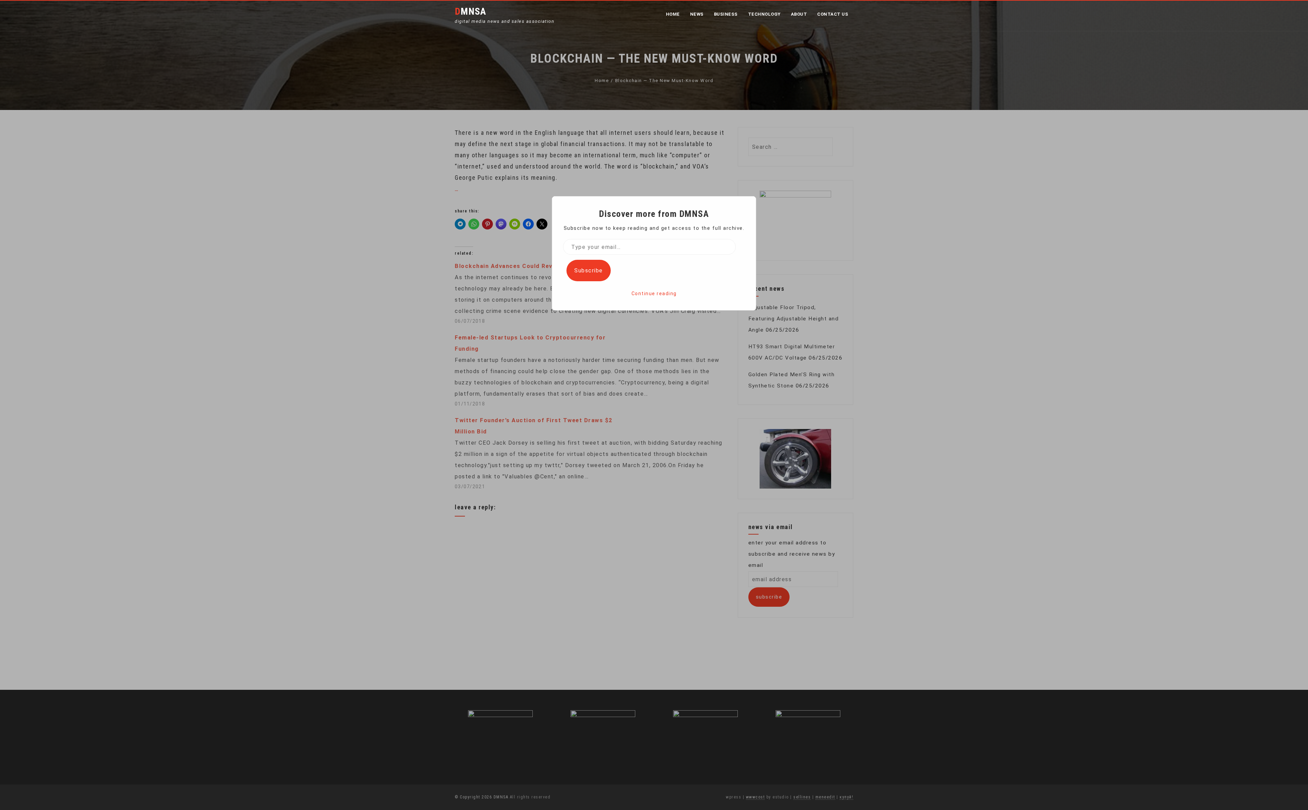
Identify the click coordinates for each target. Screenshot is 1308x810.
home (673, 14)
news (697, 14)
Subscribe (588, 270)
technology (764, 14)
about (799, 14)
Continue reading (654, 293)
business (726, 14)
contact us (832, 14)
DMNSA (470, 11)
